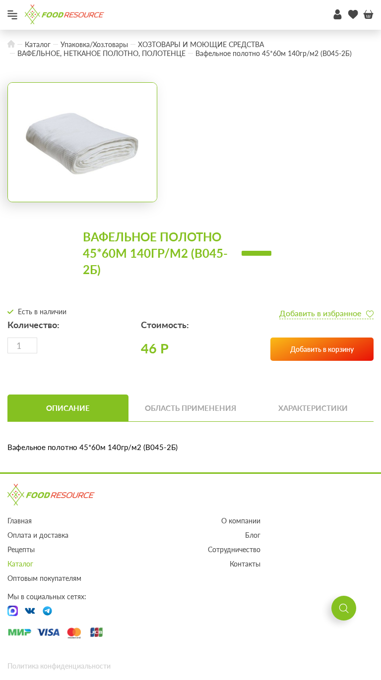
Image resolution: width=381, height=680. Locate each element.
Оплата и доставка (37, 535)
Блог (252, 535)
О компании (240, 520)
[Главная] (11, 44)
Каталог (20, 564)
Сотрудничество (234, 549)
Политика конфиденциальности (59, 666)
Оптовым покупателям (44, 578)
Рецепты (21, 549)
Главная (19, 520)
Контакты (245, 564)
